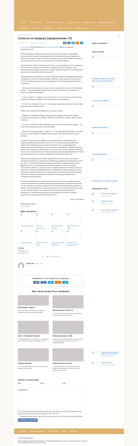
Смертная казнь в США (62, 336)
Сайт (64, 383)
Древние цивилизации (106, 22)
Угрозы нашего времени (109, 210)
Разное (63, 431)
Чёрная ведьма (24, 363)
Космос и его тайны (64, 28)
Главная (22, 22)
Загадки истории (72, 22)
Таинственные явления (55, 22)
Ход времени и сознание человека (105, 181)
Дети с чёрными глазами (29, 336)
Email (42, 383)
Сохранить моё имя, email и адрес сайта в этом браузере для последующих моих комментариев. (51, 416)
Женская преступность (63, 310)
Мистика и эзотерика (81, 28)
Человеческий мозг (36, 22)
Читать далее (25, 206)
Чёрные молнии (106, 362)
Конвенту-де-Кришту (100, 127)
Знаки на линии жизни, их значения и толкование (110, 353)
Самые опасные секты (62, 363)
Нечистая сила (25, 28)
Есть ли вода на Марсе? (100, 101)
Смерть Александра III (109, 193)
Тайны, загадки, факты (37, 431)
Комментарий (23, 390)
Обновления (53, 431)
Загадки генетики (88, 22)
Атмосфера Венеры (99, 154)
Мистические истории (51, 47)
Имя (20, 383)
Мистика (36, 28)
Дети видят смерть (26, 307)
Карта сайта (74, 431)
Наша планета (48, 28)
